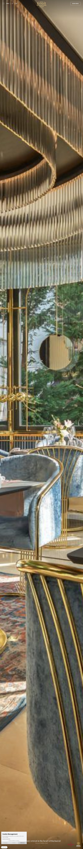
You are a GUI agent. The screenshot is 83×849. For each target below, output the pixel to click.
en (16, 3)
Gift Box (13, 3)
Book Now (75, 3)
